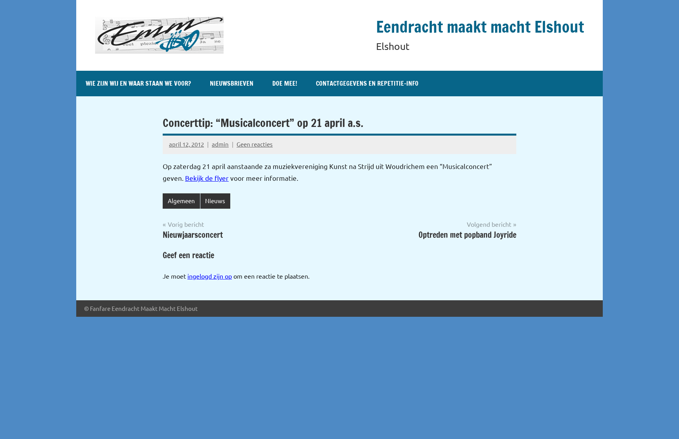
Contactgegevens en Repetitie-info (367, 83)
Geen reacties (255, 144)
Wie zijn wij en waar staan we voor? (138, 83)
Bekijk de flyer (207, 178)
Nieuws (215, 200)
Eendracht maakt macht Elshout (480, 26)
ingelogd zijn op (209, 276)
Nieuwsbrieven (231, 83)
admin (220, 144)
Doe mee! (284, 83)
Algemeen (181, 200)
